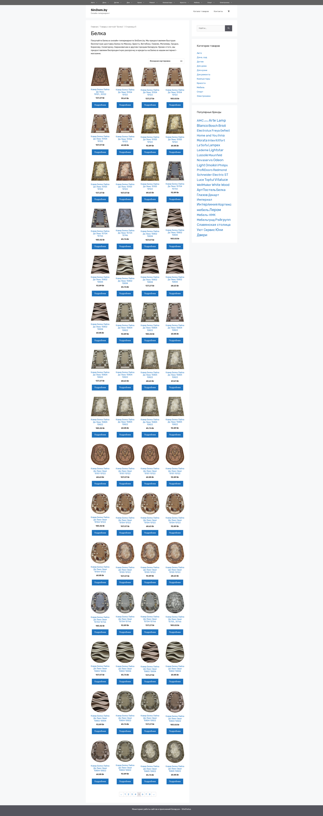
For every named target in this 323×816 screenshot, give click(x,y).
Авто (93, 2)
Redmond (220, 170)
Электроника (224, 2)
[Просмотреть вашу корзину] (228, 11)
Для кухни (202, 70)
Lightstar (216, 150)
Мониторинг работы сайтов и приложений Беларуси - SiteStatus (161, 809)
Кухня (140, 2)
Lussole (202, 155)
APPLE (206, 121)
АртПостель (206, 190)
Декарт (213, 195)
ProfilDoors (205, 170)
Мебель (197, 2)
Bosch (213, 126)
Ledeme (203, 150)
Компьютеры (167, 2)
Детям (116, 2)
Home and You (207, 135)
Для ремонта (203, 74)
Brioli (222, 126)
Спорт (209, 2)
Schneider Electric (210, 175)
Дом (128, 2)
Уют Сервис (206, 230)
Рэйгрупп (223, 220)
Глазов (202, 195)
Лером (215, 210)
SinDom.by (99, 10)
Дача (104, 2)
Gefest (225, 130)
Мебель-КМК (206, 215)
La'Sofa (202, 145)
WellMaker (204, 185)
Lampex (214, 145)
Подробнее (100, 105)
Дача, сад (202, 57)
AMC (200, 120)
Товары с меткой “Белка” (111, 27)
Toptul (209, 180)
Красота (183, 2)
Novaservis (205, 160)
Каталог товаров (201, 11)
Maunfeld (215, 155)
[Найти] (228, 28)
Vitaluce (221, 180)
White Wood (220, 185)
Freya (216, 130)
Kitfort (220, 140)
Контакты (218, 11)
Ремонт (152, 2)
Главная (94, 27)
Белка (220, 190)
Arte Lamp (217, 120)
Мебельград (206, 220)
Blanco (202, 125)
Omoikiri (212, 165)
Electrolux (204, 130)
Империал (204, 199)
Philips (223, 165)
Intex (211, 140)
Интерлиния (207, 204)
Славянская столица (214, 225)
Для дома (202, 66)
